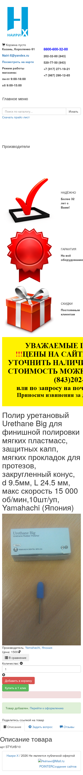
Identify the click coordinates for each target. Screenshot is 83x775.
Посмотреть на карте (18, 62)
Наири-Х (13, 755)
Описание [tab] (13, 727)
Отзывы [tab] (68, 727)
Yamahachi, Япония (38, 647)
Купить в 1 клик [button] (15, 688)
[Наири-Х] (41, 21)
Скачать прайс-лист (16, 117)
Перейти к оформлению (47, 708)
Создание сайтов (57, 766)
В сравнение (17, 657)
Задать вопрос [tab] (42, 727)
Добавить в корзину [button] (18, 680)
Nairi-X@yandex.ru (15, 55)
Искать (73, 111)
